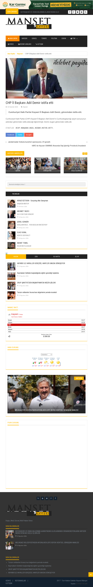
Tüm (74, 38)
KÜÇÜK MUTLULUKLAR (24, 246)
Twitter (20, 135)
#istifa (44, 128)
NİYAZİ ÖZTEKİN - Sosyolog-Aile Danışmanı (32, 201)
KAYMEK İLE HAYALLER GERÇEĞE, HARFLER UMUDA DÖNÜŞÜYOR (41, 263)
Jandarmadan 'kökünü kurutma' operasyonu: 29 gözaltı (29, 142)
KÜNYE (8, 581)
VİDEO (11, 44)
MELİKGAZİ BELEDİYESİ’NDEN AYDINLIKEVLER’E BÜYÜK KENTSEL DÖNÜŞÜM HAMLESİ (47, 542)
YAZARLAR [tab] (15, 194)
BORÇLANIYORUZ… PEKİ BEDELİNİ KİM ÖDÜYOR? (32, 225)
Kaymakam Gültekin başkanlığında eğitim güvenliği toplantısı (38, 273)
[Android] (42, 498)
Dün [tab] (36, 256)
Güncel (34, 38)
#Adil (31, 128)
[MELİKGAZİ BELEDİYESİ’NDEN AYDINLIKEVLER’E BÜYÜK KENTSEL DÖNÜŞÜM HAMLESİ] (10, 546)
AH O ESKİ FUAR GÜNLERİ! (25, 214)
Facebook (10, 135)
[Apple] (47, 498)
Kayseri (24, 38)
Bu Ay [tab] (77, 256)
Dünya (64, 38)
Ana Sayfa (13, 38)
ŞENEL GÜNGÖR (23, 222)
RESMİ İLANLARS (25, 44)
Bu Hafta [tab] (56, 256)
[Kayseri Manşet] (46, 23)
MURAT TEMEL (22, 243)
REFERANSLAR (20, 581)
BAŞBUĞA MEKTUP (23, 204)
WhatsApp (38, 135)
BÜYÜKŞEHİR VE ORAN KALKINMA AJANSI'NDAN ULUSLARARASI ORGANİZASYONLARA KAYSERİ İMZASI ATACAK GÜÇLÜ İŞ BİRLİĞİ (50, 532)
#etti (50, 128)
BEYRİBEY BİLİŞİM (81, 584)
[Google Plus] (51, 498)
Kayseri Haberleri (15, 153)
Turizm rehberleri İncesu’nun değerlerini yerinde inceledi (37, 292)
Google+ (29, 135)
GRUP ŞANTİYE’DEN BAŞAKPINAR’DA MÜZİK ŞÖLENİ (36, 283)
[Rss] (38, 498)
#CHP (18, 128)
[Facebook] (55, 498)
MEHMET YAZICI (23, 211)
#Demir (38, 128)
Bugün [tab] (16, 256)
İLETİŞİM (40, 44)
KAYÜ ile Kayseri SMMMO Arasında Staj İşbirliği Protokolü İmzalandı (59, 146)
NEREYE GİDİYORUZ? (23, 235)
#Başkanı (24, 128)
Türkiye (44, 38)
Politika (54, 38)
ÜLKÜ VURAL (22, 232)
